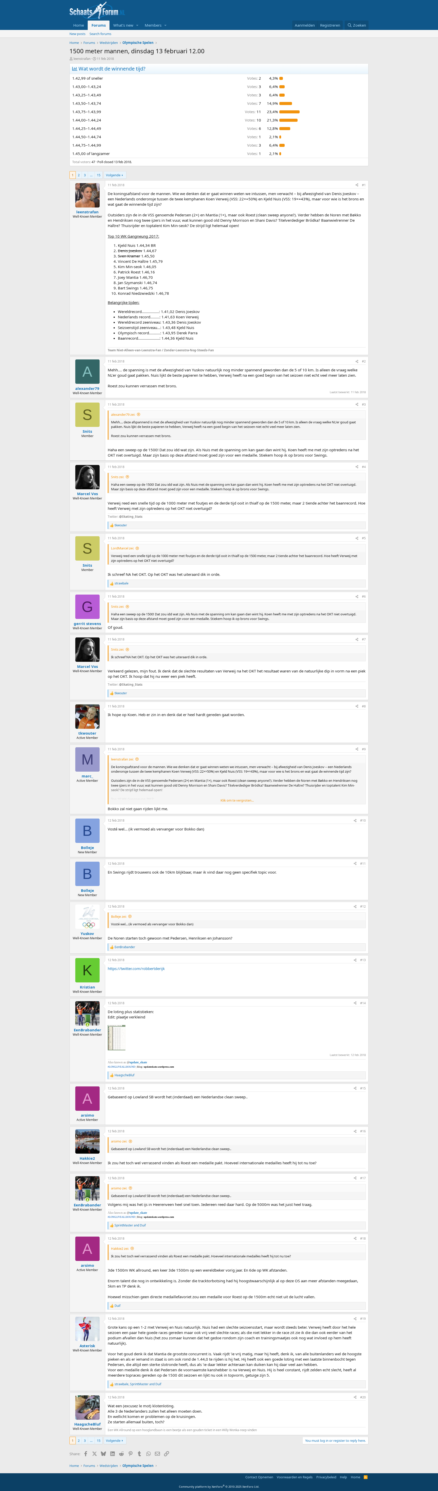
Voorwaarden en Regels (295, 1477)
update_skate (138, 1062)
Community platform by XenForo (219, 1486)
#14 (363, 1003)
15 (98, 175)
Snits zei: (117, 477)
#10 (363, 820)
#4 (364, 467)
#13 (363, 960)
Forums (99, 25)
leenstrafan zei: (122, 759)
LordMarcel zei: (122, 548)
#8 (364, 706)
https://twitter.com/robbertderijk (136, 968)
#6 (364, 596)
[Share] (357, 185)
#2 (364, 361)
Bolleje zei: (118, 916)
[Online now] (87, 1024)
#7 (364, 639)
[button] (137, 25)
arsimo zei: (119, 1141)
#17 (363, 1178)
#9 (364, 749)
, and (138, 1384)
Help (343, 1477)
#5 (364, 538)
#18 (363, 1238)
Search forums (100, 33)
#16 (363, 1131)
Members (153, 25)
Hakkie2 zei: (120, 1248)
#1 (364, 185)
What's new (123, 25)
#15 (363, 1088)
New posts (77, 33)
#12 (363, 906)
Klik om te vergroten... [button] (237, 800)
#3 (364, 404)
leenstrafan (82, 58)
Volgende (113, 175)
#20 (363, 1397)
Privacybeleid (326, 1477)
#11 (363, 863)
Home (78, 25)
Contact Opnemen (259, 1477)
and (130, 1225)
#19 (363, 1318)
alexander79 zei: (123, 414)
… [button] (91, 175)
